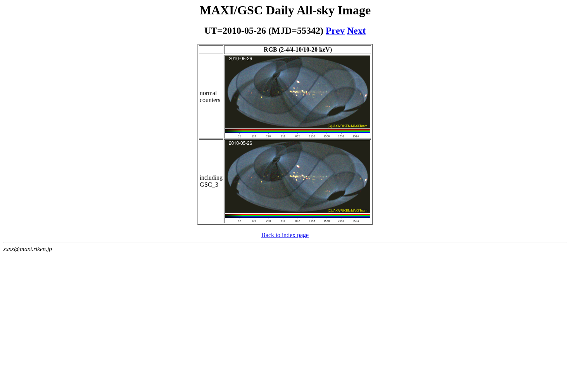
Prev (335, 31)
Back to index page (285, 235)
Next (356, 31)
